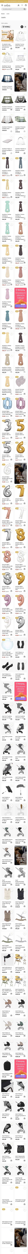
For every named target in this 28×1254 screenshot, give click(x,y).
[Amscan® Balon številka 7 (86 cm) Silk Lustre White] (20, 513)
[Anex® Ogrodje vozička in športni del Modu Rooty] (7, 1192)
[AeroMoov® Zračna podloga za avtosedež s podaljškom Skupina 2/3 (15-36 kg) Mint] (20, 163)
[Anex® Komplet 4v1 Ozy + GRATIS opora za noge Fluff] (20, 959)
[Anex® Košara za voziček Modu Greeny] (20, 1025)
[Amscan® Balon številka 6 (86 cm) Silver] (7, 491)
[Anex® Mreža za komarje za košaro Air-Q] (7, 1148)
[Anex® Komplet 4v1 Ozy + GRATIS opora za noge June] (7, 981)
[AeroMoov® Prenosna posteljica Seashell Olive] (20, 119)
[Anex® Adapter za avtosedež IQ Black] (7, 666)
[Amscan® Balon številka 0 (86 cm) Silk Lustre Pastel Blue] (7, 403)
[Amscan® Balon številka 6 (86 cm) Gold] (20, 447)
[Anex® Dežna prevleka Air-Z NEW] (20, 728)
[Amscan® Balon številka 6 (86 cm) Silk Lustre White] (7, 469)
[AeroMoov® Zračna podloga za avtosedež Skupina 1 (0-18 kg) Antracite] (20, 206)
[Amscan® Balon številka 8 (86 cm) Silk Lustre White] (20, 556)
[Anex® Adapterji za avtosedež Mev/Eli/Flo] (20, 666)
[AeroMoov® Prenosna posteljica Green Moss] (7, 99)
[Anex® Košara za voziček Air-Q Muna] (20, 1003)
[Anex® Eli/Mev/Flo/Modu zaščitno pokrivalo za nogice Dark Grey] (7, 872)
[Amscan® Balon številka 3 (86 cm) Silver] (7, 425)
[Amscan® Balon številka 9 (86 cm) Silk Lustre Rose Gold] (20, 600)
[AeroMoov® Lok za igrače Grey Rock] (20, 36)
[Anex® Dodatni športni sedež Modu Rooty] (7, 852)
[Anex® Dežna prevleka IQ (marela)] (7, 749)
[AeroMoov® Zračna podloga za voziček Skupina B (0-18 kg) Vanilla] (7, 381)
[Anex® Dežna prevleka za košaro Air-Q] (20, 769)
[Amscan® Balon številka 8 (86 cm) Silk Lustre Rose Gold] (7, 556)
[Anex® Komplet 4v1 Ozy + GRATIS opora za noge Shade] (20, 981)
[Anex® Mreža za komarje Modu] (20, 1128)
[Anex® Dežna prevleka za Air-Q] (7, 769)
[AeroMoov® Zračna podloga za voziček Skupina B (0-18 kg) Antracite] (20, 337)
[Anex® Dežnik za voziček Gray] (20, 789)
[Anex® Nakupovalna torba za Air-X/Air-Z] (20, 1148)
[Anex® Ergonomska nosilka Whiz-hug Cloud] (7, 894)
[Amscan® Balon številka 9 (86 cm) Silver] (20, 622)
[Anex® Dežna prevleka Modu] (20, 749)
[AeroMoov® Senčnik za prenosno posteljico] (20, 141)
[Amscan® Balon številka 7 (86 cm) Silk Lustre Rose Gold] (7, 513)
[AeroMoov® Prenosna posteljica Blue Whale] (7, 78)
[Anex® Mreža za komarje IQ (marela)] (7, 1128)
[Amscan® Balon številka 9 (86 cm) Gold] (20, 578)
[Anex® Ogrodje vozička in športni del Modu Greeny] (7, 1170)
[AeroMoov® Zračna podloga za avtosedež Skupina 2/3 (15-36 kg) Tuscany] (20, 316)
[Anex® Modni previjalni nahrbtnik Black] (7, 1065)
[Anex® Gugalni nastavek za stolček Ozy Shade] (20, 937)
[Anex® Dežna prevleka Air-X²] (7, 728)
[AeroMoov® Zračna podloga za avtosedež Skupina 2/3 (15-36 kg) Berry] (7, 272)
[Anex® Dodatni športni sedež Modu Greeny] (7, 831)
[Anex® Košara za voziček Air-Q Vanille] (7, 1025)
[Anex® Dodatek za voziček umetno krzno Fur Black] (7, 810)
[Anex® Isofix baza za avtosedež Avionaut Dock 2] (7, 959)
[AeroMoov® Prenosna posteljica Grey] (20, 99)
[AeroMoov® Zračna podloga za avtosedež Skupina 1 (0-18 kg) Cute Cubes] (7, 228)
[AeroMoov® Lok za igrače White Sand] (7, 58)
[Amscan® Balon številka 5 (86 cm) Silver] (7, 447)
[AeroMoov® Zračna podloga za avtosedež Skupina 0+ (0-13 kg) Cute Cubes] (7, 206)
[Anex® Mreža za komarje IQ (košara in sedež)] (20, 1106)
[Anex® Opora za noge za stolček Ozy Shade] (20, 1214)
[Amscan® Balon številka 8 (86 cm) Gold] (20, 535)
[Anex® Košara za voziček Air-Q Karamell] (7, 1003)
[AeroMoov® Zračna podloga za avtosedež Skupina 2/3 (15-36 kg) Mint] (7, 316)
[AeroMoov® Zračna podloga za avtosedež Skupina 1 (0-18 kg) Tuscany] (20, 228)
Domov (3, 13)
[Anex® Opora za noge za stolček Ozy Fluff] (20, 1192)
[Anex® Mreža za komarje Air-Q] (7, 1086)
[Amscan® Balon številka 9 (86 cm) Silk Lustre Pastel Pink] (7, 600)
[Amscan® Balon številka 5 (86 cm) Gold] (20, 425)
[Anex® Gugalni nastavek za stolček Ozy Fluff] (20, 916)
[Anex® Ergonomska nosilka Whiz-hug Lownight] (20, 894)
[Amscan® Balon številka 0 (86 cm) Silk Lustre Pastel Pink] (20, 403)
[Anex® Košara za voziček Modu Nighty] (7, 1045)
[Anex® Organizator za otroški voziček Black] (7, 1234)
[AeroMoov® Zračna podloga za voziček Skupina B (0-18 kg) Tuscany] (20, 359)
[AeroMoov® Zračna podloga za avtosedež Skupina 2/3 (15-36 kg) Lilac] (7, 294)
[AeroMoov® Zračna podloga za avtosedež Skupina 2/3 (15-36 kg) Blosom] (20, 272)
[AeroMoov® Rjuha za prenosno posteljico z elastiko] (7, 141)
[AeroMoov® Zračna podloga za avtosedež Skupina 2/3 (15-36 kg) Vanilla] (7, 337)
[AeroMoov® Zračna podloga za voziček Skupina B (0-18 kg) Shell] (7, 359)
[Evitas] (20, 298)
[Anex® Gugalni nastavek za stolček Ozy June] (7, 937)
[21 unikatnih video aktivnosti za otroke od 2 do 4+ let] (7, 36)
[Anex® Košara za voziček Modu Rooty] (20, 1045)
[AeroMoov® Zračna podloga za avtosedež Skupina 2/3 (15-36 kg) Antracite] (20, 250)
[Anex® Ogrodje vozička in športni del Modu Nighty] (20, 1170)
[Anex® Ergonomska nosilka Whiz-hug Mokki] (7, 916)
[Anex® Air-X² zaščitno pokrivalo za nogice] (7, 708)
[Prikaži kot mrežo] (22, 26)
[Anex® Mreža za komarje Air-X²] (20, 1086)
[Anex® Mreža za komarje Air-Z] (7, 1106)
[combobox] (14, 9)
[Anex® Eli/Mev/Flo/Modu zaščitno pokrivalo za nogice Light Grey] (20, 872)
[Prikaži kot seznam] (25, 26)
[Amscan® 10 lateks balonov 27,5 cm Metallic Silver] (20, 381)
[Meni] (2, 5)
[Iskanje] (25, 9)
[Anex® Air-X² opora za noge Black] (7, 688)
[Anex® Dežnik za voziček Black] (7, 789)
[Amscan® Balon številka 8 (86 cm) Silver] (7, 578)
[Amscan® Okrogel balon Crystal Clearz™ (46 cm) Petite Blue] (7, 644)
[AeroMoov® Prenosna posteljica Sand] (7, 119)
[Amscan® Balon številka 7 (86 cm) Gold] (20, 491)
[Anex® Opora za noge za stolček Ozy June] (7, 1214)
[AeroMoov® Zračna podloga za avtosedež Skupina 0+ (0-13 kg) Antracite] (20, 184)
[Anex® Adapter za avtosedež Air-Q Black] (20, 644)
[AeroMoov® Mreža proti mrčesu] (20, 58)
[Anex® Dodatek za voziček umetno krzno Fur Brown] (20, 810)
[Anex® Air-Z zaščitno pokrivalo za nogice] (20, 708)
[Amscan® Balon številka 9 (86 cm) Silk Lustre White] (7, 622)
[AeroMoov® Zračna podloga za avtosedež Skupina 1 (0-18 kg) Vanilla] (7, 250)
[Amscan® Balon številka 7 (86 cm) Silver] (7, 535)
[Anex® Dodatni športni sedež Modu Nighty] (20, 831)
